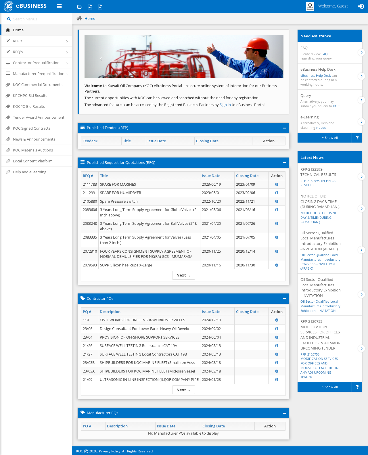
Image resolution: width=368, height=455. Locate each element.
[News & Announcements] (100, 6)
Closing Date (207, 140)
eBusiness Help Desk (315, 75)
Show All (331, 137)
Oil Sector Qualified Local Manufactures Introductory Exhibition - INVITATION (320, 305)
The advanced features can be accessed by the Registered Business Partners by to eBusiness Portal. (175, 104)
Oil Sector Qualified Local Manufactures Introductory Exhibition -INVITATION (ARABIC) (320, 261)
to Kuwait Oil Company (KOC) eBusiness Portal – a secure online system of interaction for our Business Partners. (181, 88)
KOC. (336, 106)
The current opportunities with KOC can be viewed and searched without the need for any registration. (172, 97)
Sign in (226, 104)
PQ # (87, 311)
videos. (321, 127)
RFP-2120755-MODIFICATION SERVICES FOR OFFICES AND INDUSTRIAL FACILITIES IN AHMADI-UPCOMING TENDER (319, 365)
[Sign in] (361, 6)
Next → (184, 275)
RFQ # (88, 175)
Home (90, 18)
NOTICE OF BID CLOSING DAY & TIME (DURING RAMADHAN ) (318, 217)
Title (127, 140)
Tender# (90, 140)
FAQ (324, 54)
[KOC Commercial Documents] (80, 6)
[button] (99, 56)
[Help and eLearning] (90, 6)
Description (110, 311)
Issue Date (156, 140)
